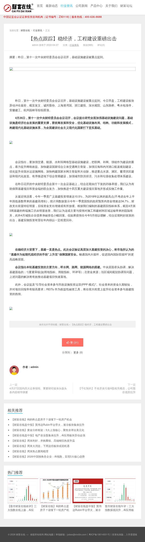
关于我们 (111, 5)
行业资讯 (67, 5)
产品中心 (96, 5)
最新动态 (52, 5)
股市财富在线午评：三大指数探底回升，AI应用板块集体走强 (119, 509)
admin (35, 367)
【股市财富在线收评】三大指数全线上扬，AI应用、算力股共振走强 (22, 509)
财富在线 (19, 7)
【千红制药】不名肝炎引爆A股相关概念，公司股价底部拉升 (107, 390)
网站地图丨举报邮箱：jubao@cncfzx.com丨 (66, 534)
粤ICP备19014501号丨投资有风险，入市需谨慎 (113, 534)
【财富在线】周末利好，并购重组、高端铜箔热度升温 (43, 440)
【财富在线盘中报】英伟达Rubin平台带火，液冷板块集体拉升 (47, 424)
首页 (40, 5)
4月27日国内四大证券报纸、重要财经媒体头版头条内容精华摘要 (38, 390)
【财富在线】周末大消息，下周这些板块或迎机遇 (40, 446)
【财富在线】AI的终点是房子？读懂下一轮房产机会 (41, 419)
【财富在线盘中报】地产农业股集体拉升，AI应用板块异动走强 (48, 435)
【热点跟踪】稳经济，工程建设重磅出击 (72, 38)
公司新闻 (82, 5)
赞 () (74, 342)
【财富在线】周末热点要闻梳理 (29, 451)
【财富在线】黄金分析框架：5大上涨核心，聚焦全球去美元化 (47, 430)
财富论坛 (126, 5)
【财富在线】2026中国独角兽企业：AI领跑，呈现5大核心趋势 (48, 456)
